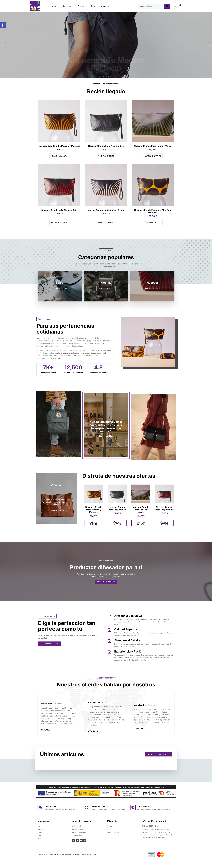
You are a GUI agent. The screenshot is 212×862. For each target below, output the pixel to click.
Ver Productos (59, 288)
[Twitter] (77, 840)
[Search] (167, 6)
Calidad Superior (125, 629)
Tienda (81, 6)
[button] (3, 25)
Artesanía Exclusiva (128, 615)
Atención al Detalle (127, 640)
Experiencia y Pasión (128, 651)
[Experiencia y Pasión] (109, 652)
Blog (93, 6)
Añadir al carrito (59, 156)
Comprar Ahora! (106, 57)
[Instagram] (84, 840)
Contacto (105, 6)
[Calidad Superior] (109, 630)
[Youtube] (81, 840)
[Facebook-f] (73, 840)
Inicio (54, 6)
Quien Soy (67, 6)
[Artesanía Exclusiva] (109, 616)
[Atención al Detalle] (109, 641)
